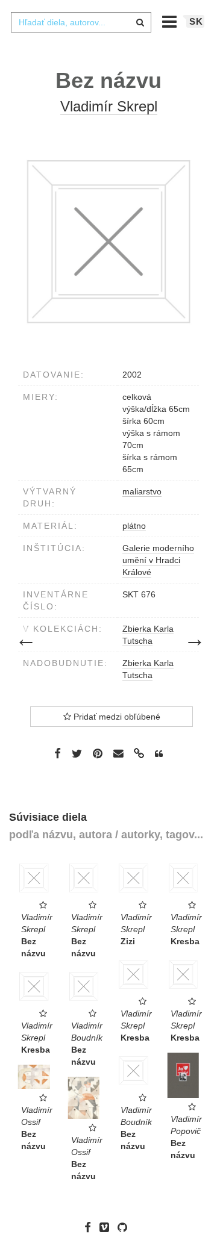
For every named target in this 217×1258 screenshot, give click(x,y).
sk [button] (196, 21)
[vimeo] (107, 1227)
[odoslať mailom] (118, 754)
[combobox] (81, 22)
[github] (125, 1227)
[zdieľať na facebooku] (57, 753)
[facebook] (90, 1227)
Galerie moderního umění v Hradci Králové (158, 560)
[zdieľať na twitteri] (77, 753)
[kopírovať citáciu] (159, 754)
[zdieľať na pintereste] (98, 753)
